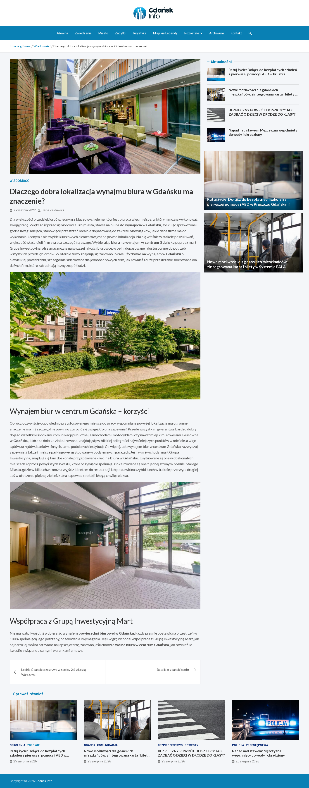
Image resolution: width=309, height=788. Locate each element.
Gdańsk (89, 745)
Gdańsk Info (44, 781)
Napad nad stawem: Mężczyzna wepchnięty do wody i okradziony (258, 753)
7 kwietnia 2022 (24, 210)
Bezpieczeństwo (170, 745)
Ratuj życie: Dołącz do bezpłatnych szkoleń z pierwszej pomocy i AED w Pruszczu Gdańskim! (263, 74)
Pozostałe (191, 33)
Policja (238, 745)
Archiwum (216, 33)
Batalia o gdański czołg (173, 669)
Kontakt (236, 33)
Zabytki (120, 33)
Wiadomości (20, 181)
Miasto (103, 33)
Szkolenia (17, 745)
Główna (62, 33)
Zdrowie (33, 745)
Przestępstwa (257, 745)
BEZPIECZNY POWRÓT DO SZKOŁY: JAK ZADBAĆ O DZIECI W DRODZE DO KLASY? (262, 112)
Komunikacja (107, 745)
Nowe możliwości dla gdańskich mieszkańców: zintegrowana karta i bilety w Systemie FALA (263, 94)
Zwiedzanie (83, 33)
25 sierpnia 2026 (25, 761)
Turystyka (139, 33)
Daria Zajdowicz (53, 210)
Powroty (191, 745)
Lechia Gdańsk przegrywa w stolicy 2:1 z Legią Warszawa (53, 672)
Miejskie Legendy (165, 33)
